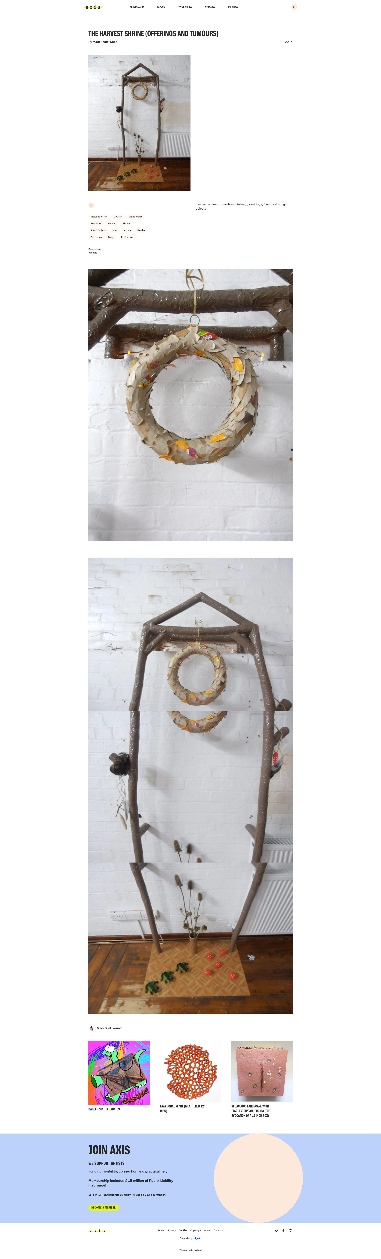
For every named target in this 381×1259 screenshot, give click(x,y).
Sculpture (96, 224)
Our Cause (210, 7)
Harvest (112, 224)
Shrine (126, 224)
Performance (128, 237)
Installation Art (99, 217)
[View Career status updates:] (119, 1077)
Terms (161, 1230)
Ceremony (96, 237)
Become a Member (103, 1207)
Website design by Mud (190, 1250)
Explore (161, 7)
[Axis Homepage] (93, 7)
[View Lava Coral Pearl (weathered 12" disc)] (190, 1077)
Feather (141, 230)
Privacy (171, 1230)
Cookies (183, 1230)
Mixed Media (136, 217)
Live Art (118, 217)
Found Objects (99, 230)
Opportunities (185, 7)
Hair (115, 230)
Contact (218, 1230)
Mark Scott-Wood (105, 42)
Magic (111, 237)
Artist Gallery (137, 7)
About (207, 1230)
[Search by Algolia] (190, 1238)
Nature (127, 230)
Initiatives (233, 7)
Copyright (195, 1230)
